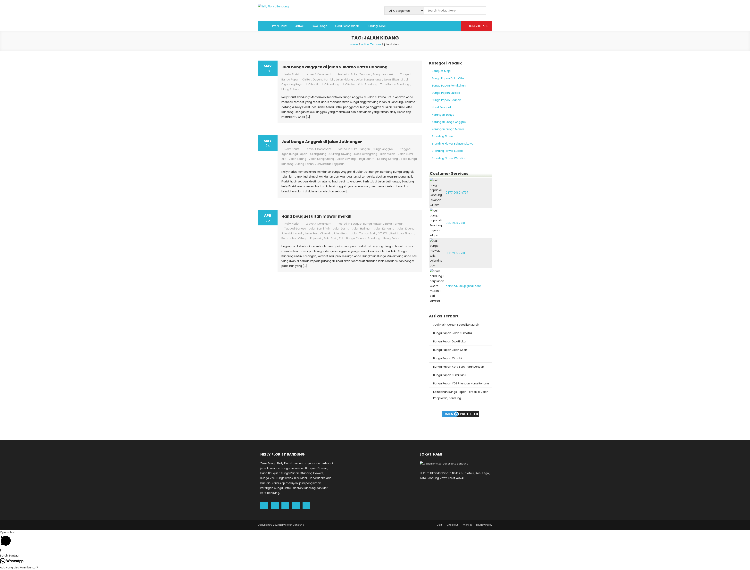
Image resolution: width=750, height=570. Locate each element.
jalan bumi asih (319, 229)
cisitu (306, 79)
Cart (439, 524)
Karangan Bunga (443, 115)
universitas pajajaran (331, 164)
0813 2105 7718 (478, 26)
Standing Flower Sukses (447, 151)
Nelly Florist (292, 74)
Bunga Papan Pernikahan (449, 86)
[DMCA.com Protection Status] (460, 413)
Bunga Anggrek (383, 74)
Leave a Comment (318, 74)
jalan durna (341, 229)
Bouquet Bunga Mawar (366, 224)
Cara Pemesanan (347, 26)
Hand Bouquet (441, 107)
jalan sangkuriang (368, 79)
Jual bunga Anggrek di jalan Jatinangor (321, 141)
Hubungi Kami (376, 26)
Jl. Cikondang (330, 84)
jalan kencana (384, 229)
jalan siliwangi (393, 79)
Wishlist (467, 524)
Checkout (452, 524)
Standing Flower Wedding (449, 158)
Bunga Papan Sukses (446, 93)
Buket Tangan (360, 74)
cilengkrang (318, 154)
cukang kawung (340, 154)
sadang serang (387, 159)
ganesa (301, 229)
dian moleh (387, 154)
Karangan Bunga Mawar (448, 129)
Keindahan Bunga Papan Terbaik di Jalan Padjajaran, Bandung (460, 395)
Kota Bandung (367, 84)
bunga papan (290, 79)
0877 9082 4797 (457, 193)
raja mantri (366, 159)
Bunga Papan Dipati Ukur (449, 341)
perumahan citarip (294, 238)
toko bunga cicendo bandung (359, 238)
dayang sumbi (323, 79)
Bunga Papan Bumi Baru (449, 375)
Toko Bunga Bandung (394, 84)
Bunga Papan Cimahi (447, 358)
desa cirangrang (365, 154)
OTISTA (383, 233)
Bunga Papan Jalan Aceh (450, 350)
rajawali (315, 238)
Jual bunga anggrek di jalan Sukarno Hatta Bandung (334, 67)
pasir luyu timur (401, 233)
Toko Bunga (319, 26)
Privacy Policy (484, 524)
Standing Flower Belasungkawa (452, 144)
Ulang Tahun (290, 89)
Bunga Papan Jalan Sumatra (452, 333)
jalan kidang (344, 79)
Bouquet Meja (441, 71)
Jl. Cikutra (348, 84)
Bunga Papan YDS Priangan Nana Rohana (461, 383)
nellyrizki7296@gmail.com (463, 286)
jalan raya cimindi (317, 233)
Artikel (299, 26)
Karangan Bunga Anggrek (449, 122)
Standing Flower (442, 136)
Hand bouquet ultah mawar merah (316, 216)
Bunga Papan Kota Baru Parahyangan (458, 367)
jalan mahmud (291, 233)
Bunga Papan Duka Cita (448, 78)
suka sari (330, 238)
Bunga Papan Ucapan (446, 100)
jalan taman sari (363, 233)
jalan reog (340, 233)
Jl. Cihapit (311, 84)
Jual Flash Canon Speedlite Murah (456, 325)
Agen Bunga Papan (294, 154)
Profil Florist (280, 26)
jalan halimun (361, 229)
